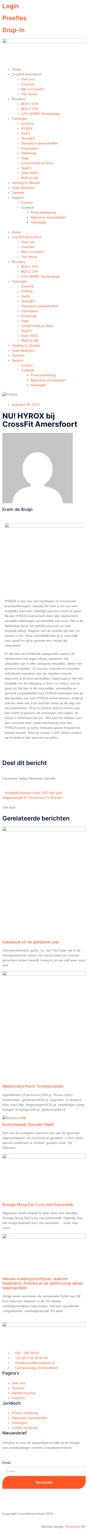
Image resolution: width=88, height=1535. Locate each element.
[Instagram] (21, 1499)
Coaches (27, 84)
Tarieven (18, 192)
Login (10, 6)
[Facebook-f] (8, 1499)
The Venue (29, 94)
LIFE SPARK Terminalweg (40, 114)
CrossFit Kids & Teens (37, 163)
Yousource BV (75, 1526)
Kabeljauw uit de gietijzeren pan (30, 942)
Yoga (25, 158)
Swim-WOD (29, 173)
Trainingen (19, 118)
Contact (27, 202)
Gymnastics (29, 148)
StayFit (26, 168)
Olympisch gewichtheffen (39, 143)
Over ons (28, 79)
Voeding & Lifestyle (26, 183)
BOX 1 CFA (29, 104)
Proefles (14, 18)
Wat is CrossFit (32, 89)
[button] (44, 227)
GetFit (25, 133)
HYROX (27, 128)
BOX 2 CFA (29, 109)
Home (16, 69)
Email (6, 1463)
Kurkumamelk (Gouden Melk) (28, 1124)
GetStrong (28, 153)
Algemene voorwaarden (48, 217)
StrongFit (28, 138)
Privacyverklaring (43, 212)
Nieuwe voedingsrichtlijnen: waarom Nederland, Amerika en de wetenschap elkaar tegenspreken (42, 1283)
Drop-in (13, 30)
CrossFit (27, 123)
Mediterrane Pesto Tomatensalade (33, 1086)
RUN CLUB (29, 178)
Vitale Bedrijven (23, 188)
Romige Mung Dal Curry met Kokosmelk (37, 1204)
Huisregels (38, 222)
